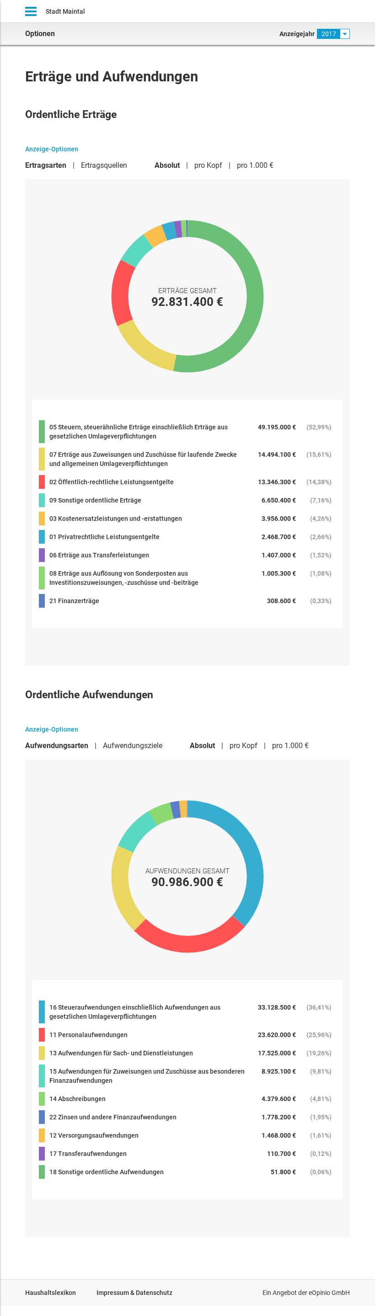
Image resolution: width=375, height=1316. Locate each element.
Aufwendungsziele (132, 745)
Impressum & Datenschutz (134, 1292)
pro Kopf (208, 165)
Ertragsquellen (104, 165)
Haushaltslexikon (50, 1292)
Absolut (167, 165)
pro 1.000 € (255, 165)
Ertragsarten (45, 165)
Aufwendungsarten (56, 745)
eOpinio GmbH (329, 1292)
